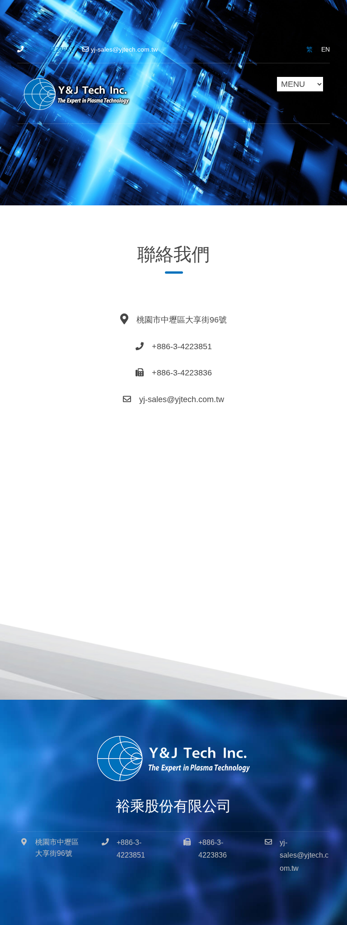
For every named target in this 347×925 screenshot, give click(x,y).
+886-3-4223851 (50, 49)
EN (325, 49)
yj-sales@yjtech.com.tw (124, 49)
